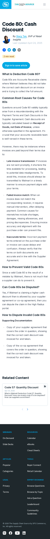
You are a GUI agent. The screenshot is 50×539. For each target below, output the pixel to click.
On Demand (8, 438)
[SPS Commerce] (5, 4)
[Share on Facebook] (4, 50)
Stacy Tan (21, 36)
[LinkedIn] (24, 533)
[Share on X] (9, 50)
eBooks (30, 444)
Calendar (31, 438)
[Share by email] (19, 50)
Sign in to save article (16, 65)
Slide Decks (8, 444)
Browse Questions (36, 485)
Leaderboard (33, 504)
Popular (6, 465)
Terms (6, 492)
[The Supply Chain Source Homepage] (24, 4)
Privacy (6, 485)
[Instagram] (4, 533)
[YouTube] (17, 533)
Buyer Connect (34, 465)
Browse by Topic (35, 492)
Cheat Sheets (33, 450)
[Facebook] (10, 533)
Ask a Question (34, 498)
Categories (8, 471)
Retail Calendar (34, 471)
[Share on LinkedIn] (14, 50)
